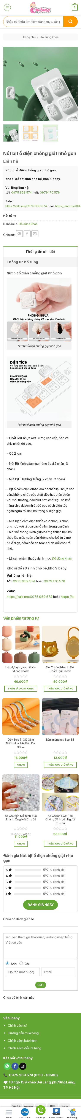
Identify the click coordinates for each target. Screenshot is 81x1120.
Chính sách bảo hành (22, 1040)
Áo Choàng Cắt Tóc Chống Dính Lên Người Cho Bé (60, 819)
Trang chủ (29, 37)
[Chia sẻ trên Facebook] (27, 233)
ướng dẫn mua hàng (24, 1033)
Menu (9, 1117)
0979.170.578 (50, 192)
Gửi (40, 985)
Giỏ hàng (72, 1117)
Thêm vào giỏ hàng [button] (21, 688)
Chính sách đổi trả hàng (24, 1048)
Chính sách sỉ (17, 1025)
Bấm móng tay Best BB (60, 739)
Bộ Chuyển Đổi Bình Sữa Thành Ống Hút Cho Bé (21, 817)
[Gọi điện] (40, 1111)
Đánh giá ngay (40, 905)
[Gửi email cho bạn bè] (34, 233)
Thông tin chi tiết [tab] (40, 252)
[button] (7, 7)
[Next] (71, 84)
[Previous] (10, 84)
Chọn (21, 764)
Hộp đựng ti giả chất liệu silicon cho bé (20, 669)
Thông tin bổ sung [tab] (22, 262)
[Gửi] (71, 21)
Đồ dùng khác (49, 37)
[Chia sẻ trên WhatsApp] (19, 233)
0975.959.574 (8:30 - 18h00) (33, 1075)
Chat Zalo (24, 1117)
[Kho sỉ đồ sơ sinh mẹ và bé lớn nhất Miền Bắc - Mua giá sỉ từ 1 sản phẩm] (40, 7)
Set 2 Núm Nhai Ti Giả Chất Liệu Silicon (60, 669)
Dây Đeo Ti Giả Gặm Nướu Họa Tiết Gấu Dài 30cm (20, 743)
